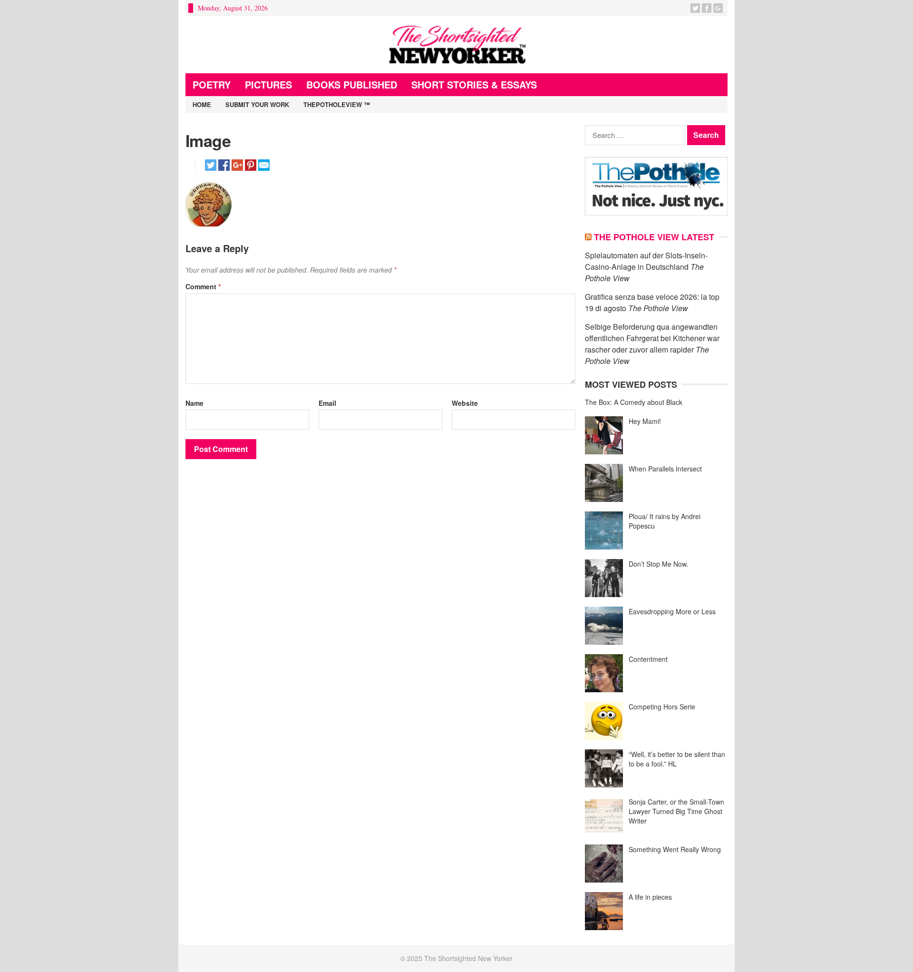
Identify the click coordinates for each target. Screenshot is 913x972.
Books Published (351, 84)
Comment (203, 286)
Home (202, 104)
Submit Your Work (257, 104)
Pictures (268, 84)
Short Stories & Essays (474, 84)
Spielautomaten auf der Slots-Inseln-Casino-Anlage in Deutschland (646, 261)
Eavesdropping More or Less (672, 611)
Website (465, 403)
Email (327, 403)
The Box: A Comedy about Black (633, 402)
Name (194, 403)
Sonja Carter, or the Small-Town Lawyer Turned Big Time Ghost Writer (676, 811)
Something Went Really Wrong (675, 849)
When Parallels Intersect (665, 468)
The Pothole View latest (654, 237)
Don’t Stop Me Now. (658, 564)
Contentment (648, 659)
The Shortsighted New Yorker (468, 958)
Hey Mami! (645, 421)
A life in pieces (650, 897)
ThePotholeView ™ (336, 104)
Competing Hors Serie (662, 706)
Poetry (212, 84)
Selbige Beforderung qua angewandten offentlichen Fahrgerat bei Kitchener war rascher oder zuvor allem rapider (652, 338)
